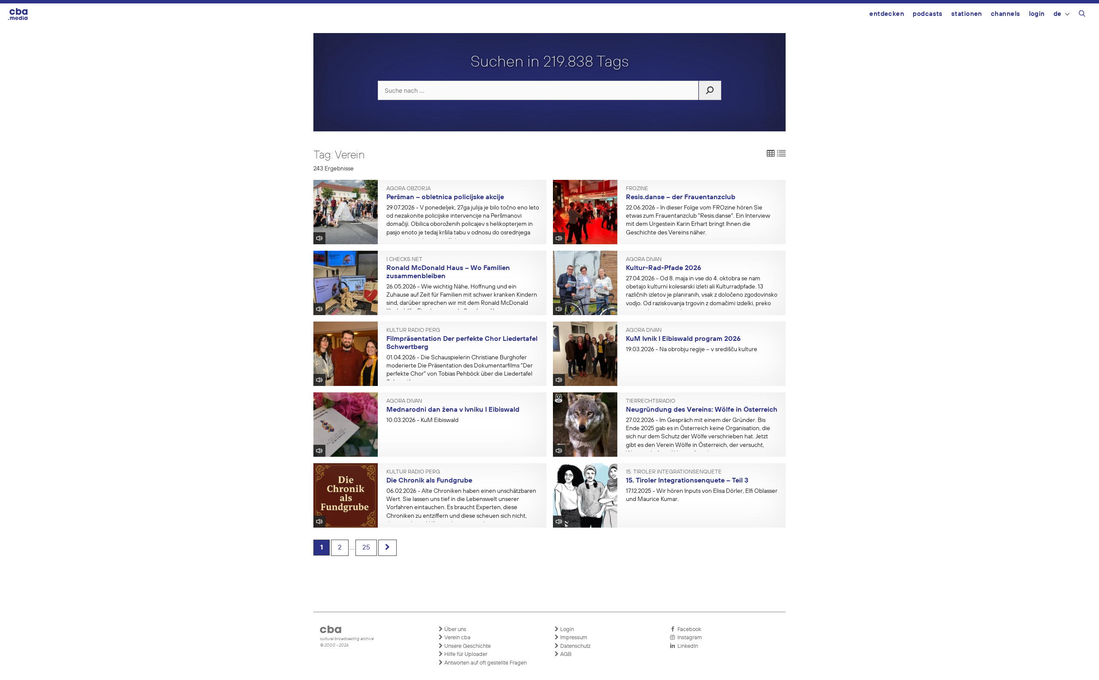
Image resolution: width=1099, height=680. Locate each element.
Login (1037, 14)
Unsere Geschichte (467, 646)
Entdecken (886, 14)
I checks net (404, 259)
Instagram (688, 638)
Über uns (454, 629)
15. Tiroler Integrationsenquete (674, 472)
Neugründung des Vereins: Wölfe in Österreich (701, 410)
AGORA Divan (644, 259)
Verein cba (457, 638)
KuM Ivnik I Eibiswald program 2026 (683, 339)
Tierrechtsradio (650, 401)
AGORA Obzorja (408, 188)
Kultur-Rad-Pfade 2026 (663, 268)
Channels (1005, 14)
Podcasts (928, 14)
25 (366, 547)
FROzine (637, 188)
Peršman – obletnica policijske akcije (445, 197)
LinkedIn (686, 646)
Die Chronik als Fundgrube (429, 480)
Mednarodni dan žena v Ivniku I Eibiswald (452, 410)
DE (1057, 14)
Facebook (688, 629)
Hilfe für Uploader (465, 654)
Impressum (573, 638)
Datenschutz (575, 646)
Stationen (966, 14)
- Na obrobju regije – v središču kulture (691, 349)
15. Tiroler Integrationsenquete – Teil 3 (687, 480)
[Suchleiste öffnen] (1082, 15)
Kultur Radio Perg (413, 330)
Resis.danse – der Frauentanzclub (680, 197)
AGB (565, 654)
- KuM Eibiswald (422, 420)
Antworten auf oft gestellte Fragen (485, 663)
